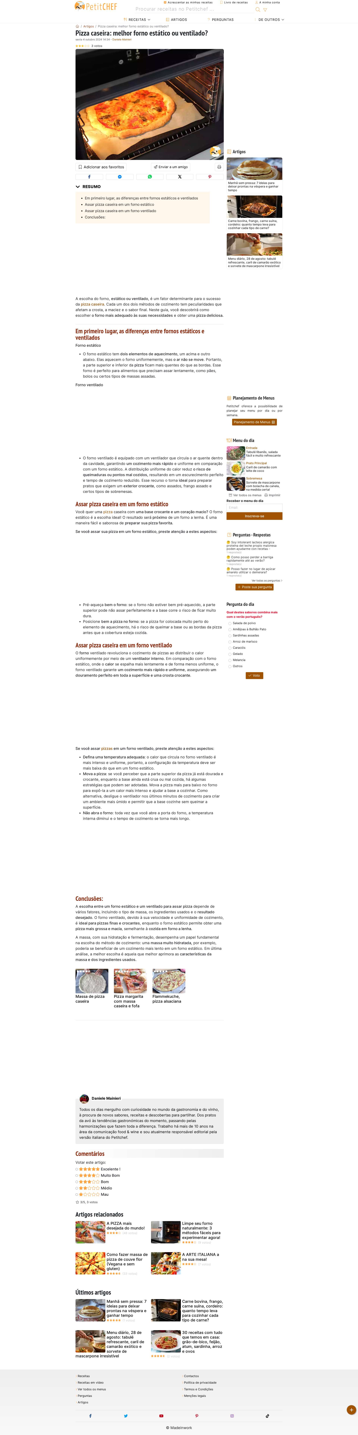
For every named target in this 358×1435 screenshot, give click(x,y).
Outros (237, 666)
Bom (104, 1182)
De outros (268, 20)
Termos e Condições (198, 1389)
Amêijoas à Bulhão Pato (249, 629)
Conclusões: (95, 217)
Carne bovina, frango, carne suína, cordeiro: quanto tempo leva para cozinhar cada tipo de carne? (202, 1311)
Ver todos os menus (246, 495)
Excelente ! (110, 1169)
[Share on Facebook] (89, 177)
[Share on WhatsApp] (149, 177)
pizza (108, 512)
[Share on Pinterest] (210, 177)
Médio (106, 1188)
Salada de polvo (244, 623)
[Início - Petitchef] (77, 26)
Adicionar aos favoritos (103, 167)
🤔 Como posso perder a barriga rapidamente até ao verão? (250, 559)
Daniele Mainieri (121, 39)
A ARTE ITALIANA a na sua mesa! (200, 1256)
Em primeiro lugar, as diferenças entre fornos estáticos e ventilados (141, 198)
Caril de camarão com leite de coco (261, 469)
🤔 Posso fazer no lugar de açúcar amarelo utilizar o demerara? (251, 570)
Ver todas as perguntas (266, 580)
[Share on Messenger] (120, 177)
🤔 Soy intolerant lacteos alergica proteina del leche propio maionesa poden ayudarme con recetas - (252, 546)
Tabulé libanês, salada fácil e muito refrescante (263, 453)
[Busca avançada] (265, 10)
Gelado (238, 654)
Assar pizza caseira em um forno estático (119, 204)
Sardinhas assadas (246, 635)
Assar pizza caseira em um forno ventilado (120, 211)
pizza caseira (92, 304)
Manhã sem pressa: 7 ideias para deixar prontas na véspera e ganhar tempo (127, 1308)
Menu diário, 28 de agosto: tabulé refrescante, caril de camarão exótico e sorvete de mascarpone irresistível (110, 1344)
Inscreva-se (254, 516)
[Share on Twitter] (179, 177)
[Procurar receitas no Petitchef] (258, 9)
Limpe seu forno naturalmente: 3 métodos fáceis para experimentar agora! (201, 1230)
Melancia (239, 660)
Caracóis (239, 647)
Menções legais (195, 1396)
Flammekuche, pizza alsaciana (167, 998)
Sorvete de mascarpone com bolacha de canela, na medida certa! (263, 486)
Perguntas (222, 20)
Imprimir (274, 495)
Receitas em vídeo (91, 1382)
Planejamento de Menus (252, 422)
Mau (104, 1194)
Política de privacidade (200, 1382)
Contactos (191, 1376)
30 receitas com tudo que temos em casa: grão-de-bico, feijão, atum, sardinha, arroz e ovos (202, 1342)
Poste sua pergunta (256, 587)
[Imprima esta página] (219, 167)
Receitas (137, 20)
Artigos (178, 20)
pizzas (107, 748)
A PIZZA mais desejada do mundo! (126, 1225)
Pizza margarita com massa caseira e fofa (128, 1001)
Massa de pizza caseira (90, 998)
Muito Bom (110, 1175)
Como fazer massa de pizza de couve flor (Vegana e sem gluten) (127, 1261)
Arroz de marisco (245, 641)
